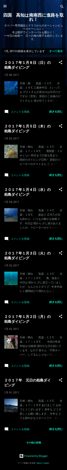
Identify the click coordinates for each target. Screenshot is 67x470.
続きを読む (56, 111)
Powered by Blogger (36, 456)
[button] (60, 63)
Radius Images (43, 463)
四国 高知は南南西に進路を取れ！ (33, 17)
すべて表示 (56, 51)
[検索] (62, 7)
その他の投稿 (33, 442)
